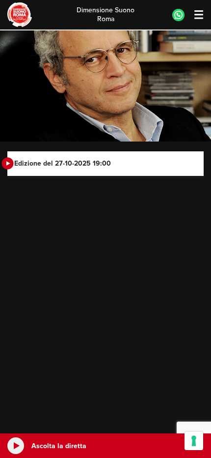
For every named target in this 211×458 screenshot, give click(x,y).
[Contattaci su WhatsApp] (178, 15)
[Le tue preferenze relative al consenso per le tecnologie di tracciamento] (194, 440)
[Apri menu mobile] (194, 15)
